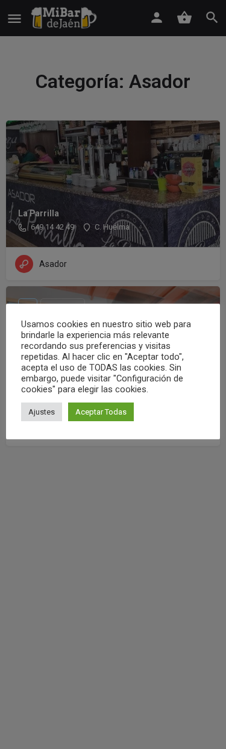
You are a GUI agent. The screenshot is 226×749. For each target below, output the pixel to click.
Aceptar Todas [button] (101, 411)
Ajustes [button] (41, 411)
